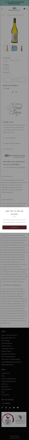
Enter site (14, 227)
